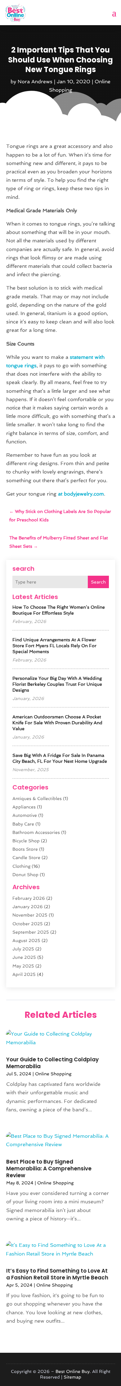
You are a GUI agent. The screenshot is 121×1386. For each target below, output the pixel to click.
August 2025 (26, 940)
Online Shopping (53, 1073)
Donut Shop (25, 874)
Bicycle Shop (26, 840)
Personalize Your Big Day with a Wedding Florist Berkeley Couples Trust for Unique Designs (57, 684)
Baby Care (23, 823)
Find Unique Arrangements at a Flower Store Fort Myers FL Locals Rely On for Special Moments (54, 645)
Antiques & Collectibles (37, 798)
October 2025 (27, 923)
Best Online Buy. (73, 1371)
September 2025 (30, 932)
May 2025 (23, 965)
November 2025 (29, 915)
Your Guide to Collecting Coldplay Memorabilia (52, 1063)
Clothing (21, 866)
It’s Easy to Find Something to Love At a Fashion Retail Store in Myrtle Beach (57, 1274)
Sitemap (72, 1377)
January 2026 (27, 906)
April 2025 (24, 974)
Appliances (24, 806)
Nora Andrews (35, 82)
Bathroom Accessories (36, 832)
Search (98, 581)
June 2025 (24, 957)
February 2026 (28, 898)
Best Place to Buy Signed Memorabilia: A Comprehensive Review (49, 1168)
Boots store (25, 849)
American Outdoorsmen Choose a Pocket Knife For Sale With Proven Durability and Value (57, 722)
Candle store (26, 857)
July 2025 (23, 948)
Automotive (24, 815)
